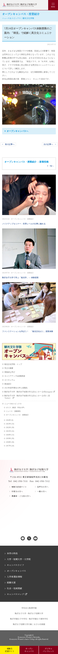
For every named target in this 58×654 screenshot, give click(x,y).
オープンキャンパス (16, 570)
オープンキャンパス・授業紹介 (17, 415)
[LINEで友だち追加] (23, 538)
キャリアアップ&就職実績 (14, 376)
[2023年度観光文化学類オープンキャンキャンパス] (29, 359)
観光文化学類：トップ (13, 364)
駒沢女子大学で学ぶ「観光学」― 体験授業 (20, 275)
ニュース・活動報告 (13, 411)
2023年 (8, 424)
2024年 (8, 420)
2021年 (8, 431)
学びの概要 (8, 368)
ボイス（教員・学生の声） (15, 407)
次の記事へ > (50, 144)
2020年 (8, 435)
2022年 (8, 427)
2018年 (8, 442)
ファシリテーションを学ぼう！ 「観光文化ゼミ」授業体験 (27, 329)
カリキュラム (9, 380)
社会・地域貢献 (14, 588)
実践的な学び (9, 372)
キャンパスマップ (15, 594)
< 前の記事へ (8, 144)
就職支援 (11, 582)
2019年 (8, 438)
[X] (29, 538)
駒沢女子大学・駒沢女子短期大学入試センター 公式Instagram (28, 392)
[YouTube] (35, 538)
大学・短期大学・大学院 (19, 559)
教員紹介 (7, 384)
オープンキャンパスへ (17, 131)
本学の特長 (12, 553)
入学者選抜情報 (14, 576)
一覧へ (51, 166)
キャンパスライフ (15, 565)
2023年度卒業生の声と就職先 (16, 388)
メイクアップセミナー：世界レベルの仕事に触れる (24, 221)
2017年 (8, 446)
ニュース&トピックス (13, 404)
